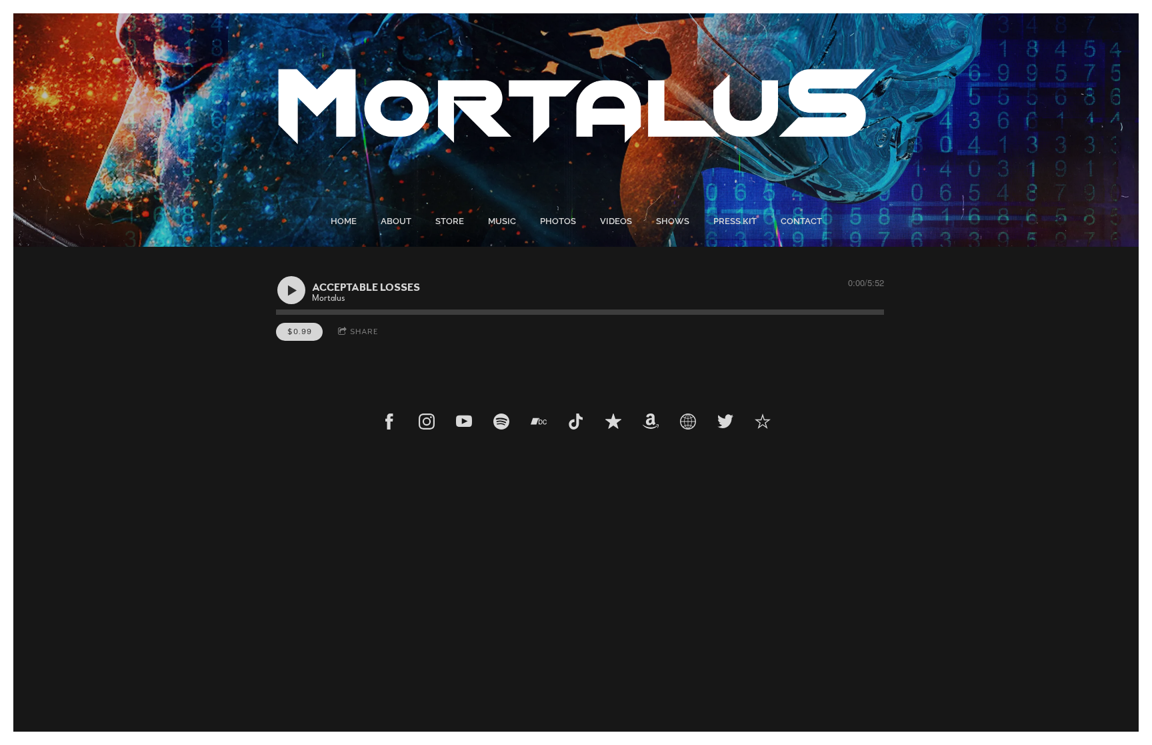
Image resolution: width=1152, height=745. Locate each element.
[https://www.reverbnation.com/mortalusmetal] (763, 422)
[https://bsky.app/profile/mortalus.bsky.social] (688, 422)
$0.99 (299, 331)
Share (364, 331)
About (396, 221)
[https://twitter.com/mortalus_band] (725, 422)
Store (449, 221)
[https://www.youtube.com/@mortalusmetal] (464, 422)
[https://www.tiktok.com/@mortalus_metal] (576, 422)
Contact (801, 221)
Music (502, 221)
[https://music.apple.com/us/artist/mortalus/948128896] (613, 422)
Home (344, 221)
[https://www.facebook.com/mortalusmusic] (389, 422)
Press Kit (735, 221)
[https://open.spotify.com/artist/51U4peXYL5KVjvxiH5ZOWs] (501, 422)
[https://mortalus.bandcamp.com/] (539, 422)
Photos (558, 221)
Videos (616, 221)
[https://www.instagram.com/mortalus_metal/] (427, 422)
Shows (672, 221)
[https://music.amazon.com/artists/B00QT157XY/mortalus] (651, 422)
